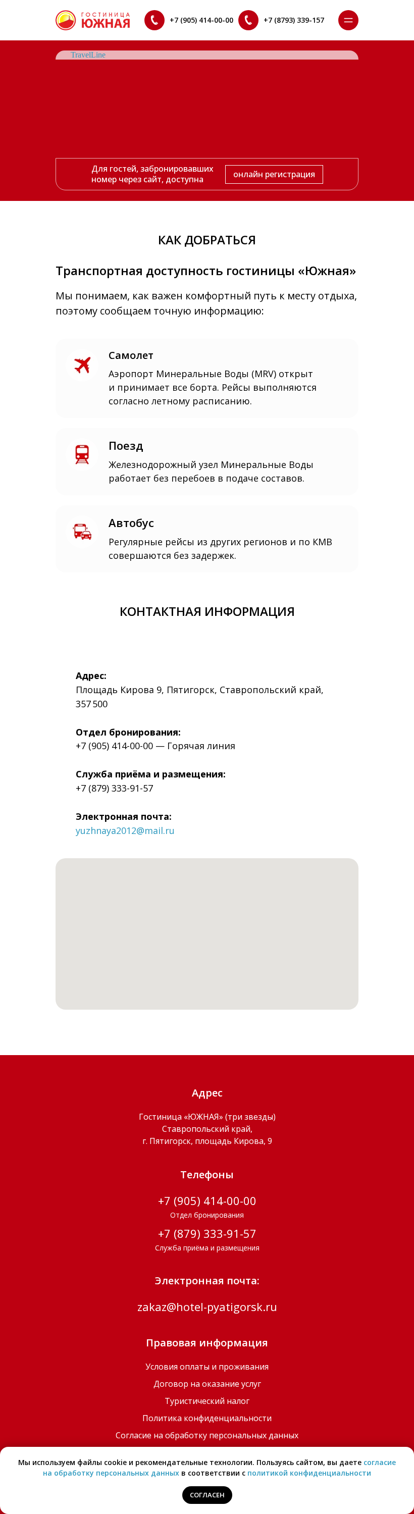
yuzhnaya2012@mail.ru (125, 830)
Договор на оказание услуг (207, 1383)
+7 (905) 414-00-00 (114, 746)
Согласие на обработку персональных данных (207, 1435)
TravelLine (88, 54)
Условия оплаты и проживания (207, 1366)
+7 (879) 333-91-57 (114, 788)
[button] (348, 20)
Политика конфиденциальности (207, 1418)
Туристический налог (207, 1400)
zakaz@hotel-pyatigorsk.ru (207, 1306)
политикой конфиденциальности (309, 1473)
